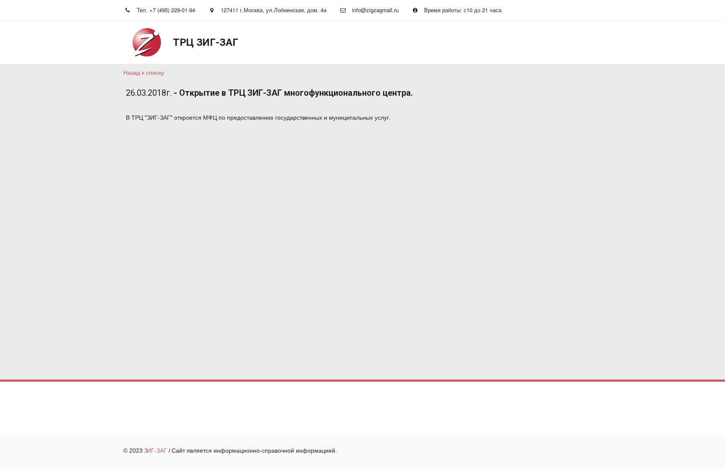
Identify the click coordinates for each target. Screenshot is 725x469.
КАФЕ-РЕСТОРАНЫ (322, 42)
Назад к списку (143, 72)
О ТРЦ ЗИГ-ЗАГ (429, 42)
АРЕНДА (519, 42)
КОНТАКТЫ (479, 42)
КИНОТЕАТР (265, 42)
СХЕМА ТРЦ (378, 42)
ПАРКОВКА (558, 42)
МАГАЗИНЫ (219, 42)
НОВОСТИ (175, 42)
